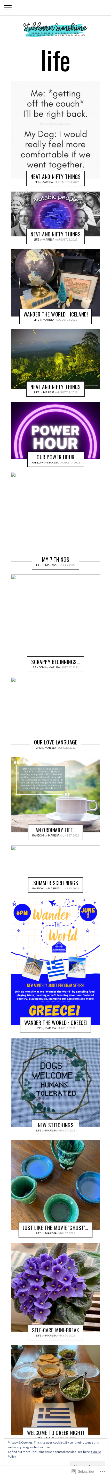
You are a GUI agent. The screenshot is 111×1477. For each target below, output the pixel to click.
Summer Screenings (55, 883)
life (35, 181)
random (37, 462)
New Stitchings (55, 1125)
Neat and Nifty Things (55, 176)
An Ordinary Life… (55, 830)
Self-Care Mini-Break (55, 1330)
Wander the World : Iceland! (55, 314)
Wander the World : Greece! (55, 1022)
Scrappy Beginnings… (55, 662)
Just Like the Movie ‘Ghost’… (55, 1228)
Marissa (47, 181)
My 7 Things (55, 559)
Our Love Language (55, 742)
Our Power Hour (56, 457)
